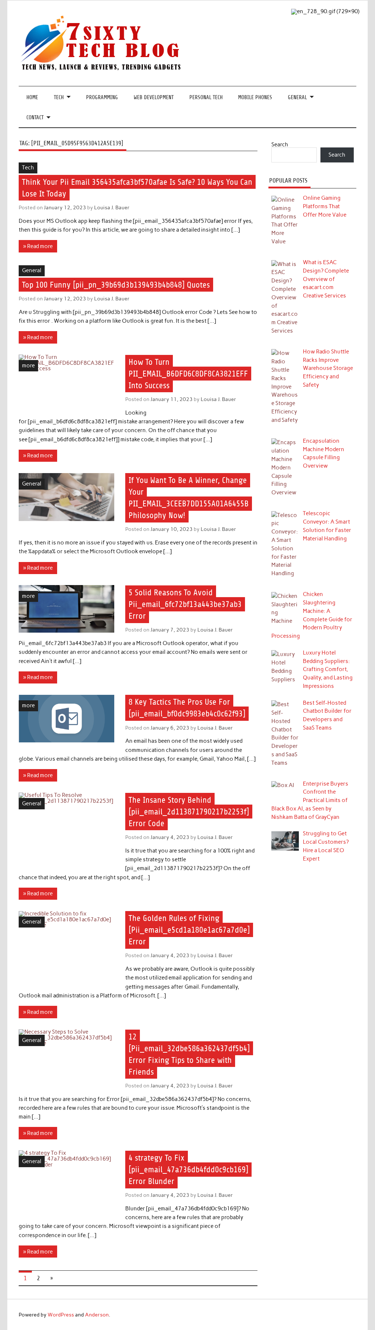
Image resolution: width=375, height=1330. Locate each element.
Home (32, 97)
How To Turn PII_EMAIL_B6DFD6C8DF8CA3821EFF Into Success (188, 373)
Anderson (97, 1315)
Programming (102, 97)
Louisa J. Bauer (112, 207)
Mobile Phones (255, 97)
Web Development (154, 97)
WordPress (61, 1315)
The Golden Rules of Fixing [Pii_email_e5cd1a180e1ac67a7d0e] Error (189, 930)
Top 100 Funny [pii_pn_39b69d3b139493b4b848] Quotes (116, 284)
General (297, 97)
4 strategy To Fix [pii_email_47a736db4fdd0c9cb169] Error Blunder (188, 1169)
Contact (35, 118)
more (28, 365)
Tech (59, 97)
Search (279, 144)
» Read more (38, 246)
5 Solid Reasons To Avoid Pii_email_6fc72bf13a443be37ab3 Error (185, 604)
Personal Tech (206, 97)
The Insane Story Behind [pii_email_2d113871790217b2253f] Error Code (189, 811)
